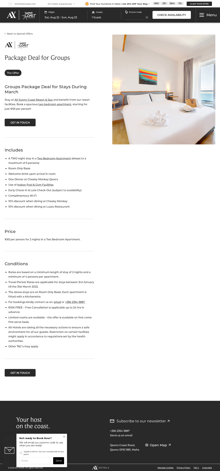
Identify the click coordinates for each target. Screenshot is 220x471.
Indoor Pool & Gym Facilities (35, 184)
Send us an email (121, 435)
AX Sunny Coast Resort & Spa (33, 99)
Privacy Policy (183, 467)
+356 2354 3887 (120, 430)
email (57, 302)
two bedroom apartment (54, 104)
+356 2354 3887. (75, 302)
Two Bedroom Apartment (54, 158)
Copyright (207, 467)
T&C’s (196, 467)
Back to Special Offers (20, 33)
